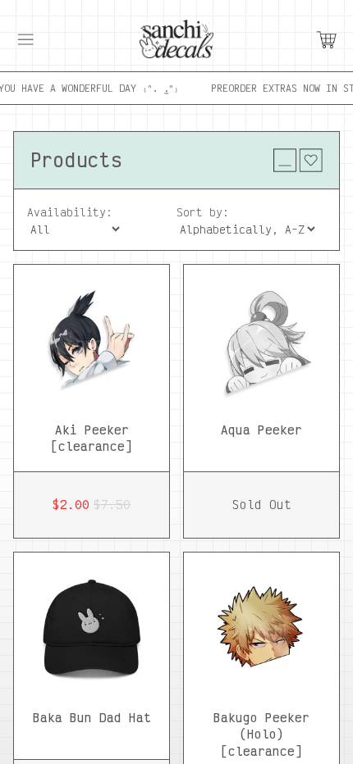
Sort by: (202, 212)
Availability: (69, 212)
